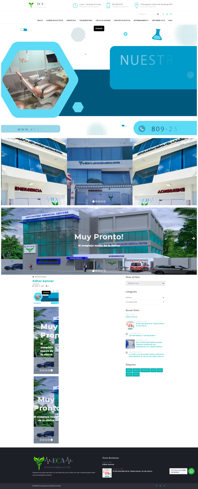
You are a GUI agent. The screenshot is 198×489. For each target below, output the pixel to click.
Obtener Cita (158, 20)
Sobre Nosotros (54, 20)
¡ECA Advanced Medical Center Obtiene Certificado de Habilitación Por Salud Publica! (149, 344)
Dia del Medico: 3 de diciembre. (142, 335)
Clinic (129, 370)
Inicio (40, 20)
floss (159, 370)
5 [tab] (104, 201)
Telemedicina (85, 20)
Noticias (129, 297)
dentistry (145, 370)
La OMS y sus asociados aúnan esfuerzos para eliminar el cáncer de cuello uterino (146, 355)
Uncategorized (41, 277)
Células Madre (103, 20)
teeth (129, 374)
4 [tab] (102, 201)
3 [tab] (99, 201)
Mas (170, 20)
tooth (136, 374)
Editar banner (43, 281)
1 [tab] (93, 201)
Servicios (71, 20)
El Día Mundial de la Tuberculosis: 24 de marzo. (133, 471)
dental (136, 370)
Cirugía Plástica (122, 20)
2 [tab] (96, 201)
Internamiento (141, 20)
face (153, 370)
